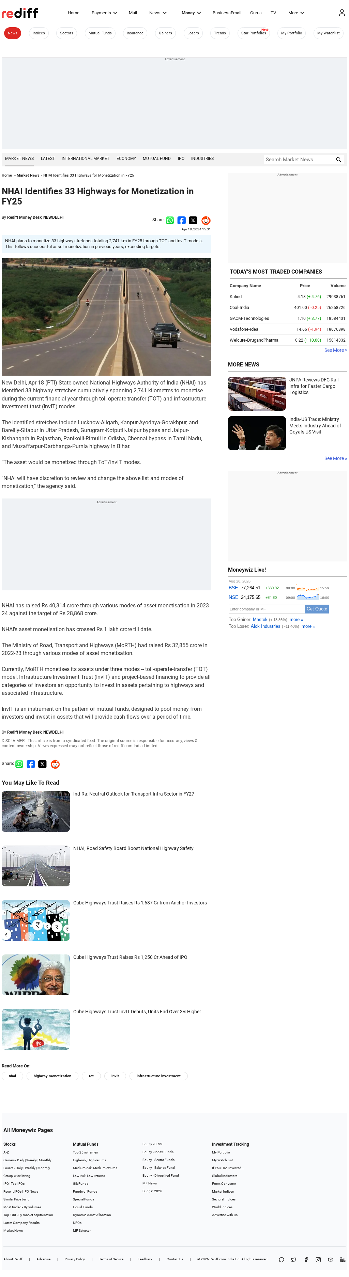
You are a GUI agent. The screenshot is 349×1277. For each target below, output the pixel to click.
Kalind (236, 296)
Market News (19, 158)
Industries (202, 158)
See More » (335, 458)
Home (73, 12)
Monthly (45, 1160)
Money (188, 12)
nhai (12, 1076)
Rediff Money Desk (24, 217)
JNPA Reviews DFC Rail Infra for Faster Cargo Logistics (313, 386)
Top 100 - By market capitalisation (28, 1215)
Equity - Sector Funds (158, 1160)
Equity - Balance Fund (158, 1167)
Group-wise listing (16, 1176)
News (155, 12)
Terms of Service (111, 1259)
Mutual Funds (100, 33)
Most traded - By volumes (22, 1207)
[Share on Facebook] (181, 219)
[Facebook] (306, 1260)
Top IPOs (18, 1183)
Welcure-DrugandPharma (254, 340)
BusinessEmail (227, 12)
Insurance (135, 33)
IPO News (31, 1191)
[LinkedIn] (343, 1260)
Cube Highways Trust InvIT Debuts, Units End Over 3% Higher (137, 1011)
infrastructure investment (159, 1076)
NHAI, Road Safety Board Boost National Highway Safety (133, 848)
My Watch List (222, 1160)
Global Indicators (224, 1176)
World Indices (222, 1207)
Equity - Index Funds (157, 1152)
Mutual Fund (157, 158)
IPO (181, 158)
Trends (220, 33)
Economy (126, 158)
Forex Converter (224, 1183)
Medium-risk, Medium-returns (95, 1168)
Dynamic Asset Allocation (92, 1215)
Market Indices (223, 1191)
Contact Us (175, 1259)
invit (115, 1076)
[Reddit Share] (204, 219)
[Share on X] (294, 1260)
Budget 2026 (152, 1191)
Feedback (145, 1259)
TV (273, 12)
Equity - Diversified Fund (160, 1175)
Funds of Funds (85, 1191)
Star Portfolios (253, 33)
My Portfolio (291, 33)
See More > (335, 350)
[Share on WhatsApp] (281, 1260)
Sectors (66, 33)
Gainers (165, 33)
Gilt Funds (80, 1183)
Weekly (31, 1160)
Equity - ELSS (152, 1144)
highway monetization (52, 1076)
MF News (149, 1183)
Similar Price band (16, 1199)
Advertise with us (225, 1215)
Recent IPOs (12, 1191)
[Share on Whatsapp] (170, 219)
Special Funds (83, 1199)
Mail (133, 12)
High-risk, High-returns (89, 1160)
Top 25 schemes (85, 1152)
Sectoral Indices (224, 1199)
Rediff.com (218, 1259)
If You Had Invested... (228, 1168)
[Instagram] (318, 1260)
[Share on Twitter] (193, 219)
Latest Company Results (21, 1223)
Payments (101, 12)
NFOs (77, 1223)
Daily (20, 1160)
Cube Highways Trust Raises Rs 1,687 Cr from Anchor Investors (140, 902)
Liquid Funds (83, 1207)
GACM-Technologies (249, 318)
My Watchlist (328, 33)
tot (91, 1076)
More (293, 12)
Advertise (43, 1259)
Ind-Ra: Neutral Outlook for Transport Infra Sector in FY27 (133, 794)
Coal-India (239, 307)
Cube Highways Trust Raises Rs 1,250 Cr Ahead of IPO (130, 957)
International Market (85, 158)
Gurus (256, 12)
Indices (39, 33)
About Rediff (12, 1259)
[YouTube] (330, 1260)
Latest (48, 158)
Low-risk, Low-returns (89, 1176)
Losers (193, 33)
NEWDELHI (53, 217)
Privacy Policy (75, 1259)
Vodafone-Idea (244, 329)
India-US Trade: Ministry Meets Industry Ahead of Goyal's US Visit (315, 425)
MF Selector (82, 1230)
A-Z (6, 1152)
